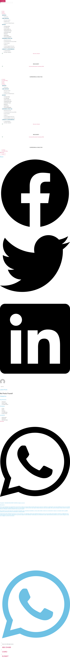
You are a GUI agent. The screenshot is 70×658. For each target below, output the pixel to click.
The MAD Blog (5, 151)
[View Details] (36, 53)
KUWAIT (5, 656)
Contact (3, 149)
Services (3, 84)
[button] (35, 193)
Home (3, 81)
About (3, 82)
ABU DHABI (6, 647)
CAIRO (4, 652)
